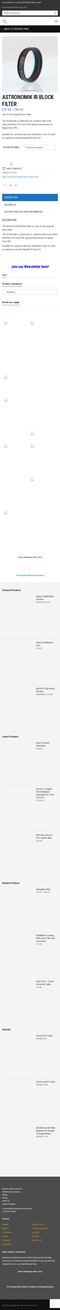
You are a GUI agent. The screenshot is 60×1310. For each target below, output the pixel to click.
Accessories (7, 1244)
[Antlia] (15, 317)
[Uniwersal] (15, 530)
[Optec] (15, 428)
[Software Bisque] (42, 486)
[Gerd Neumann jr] (15, 372)
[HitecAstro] (15, 384)
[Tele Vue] (15, 507)
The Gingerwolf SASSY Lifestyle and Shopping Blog (30, 1287)
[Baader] (42, 330)
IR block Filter (33, 177)
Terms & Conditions (40, 1229)
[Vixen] (42, 530)
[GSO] (42, 372)
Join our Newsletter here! (30, 266)
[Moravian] (15, 417)
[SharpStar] (42, 474)
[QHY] (15, 463)
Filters (5, 1236)
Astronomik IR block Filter (17, 177)
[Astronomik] (15, 330)
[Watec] (15, 540)
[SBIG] (15, 474)
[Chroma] (15, 351)
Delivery (35, 1232)
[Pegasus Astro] (42, 440)
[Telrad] (15, 520)
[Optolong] (42, 428)
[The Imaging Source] (42, 520)
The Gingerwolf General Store (30, 575)
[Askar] (42, 317)
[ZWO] (42, 540)
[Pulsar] (42, 453)
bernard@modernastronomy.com (14, 7)
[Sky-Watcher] (15, 486)
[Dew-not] (42, 351)
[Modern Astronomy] (42, 407)
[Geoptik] (15, 361)
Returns (35, 1236)
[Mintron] (15, 407)
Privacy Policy (38, 1225)
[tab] (30, 197)
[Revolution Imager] (42, 463)
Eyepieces (6, 1240)
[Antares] (42, 307)
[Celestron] (42, 340)
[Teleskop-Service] (42, 507)
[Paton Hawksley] (15, 440)
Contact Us (37, 1240)
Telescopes (6, 1232)
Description (11, 197)
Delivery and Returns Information (23, 211)
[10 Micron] (15, 307)
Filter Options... (11, 147)
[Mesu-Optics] (42, 394)
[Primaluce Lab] (15, 453)
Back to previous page (16, 29)
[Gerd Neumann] (42, 361)
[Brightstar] (15, 340)
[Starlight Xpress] (15, 497)
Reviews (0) (10, 204)
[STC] (42, 497)
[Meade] (15, 394)
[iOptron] (42, 384)
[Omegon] (42, 417)
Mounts (5, 1229)
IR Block (13, 173)
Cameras (5, 1225)
